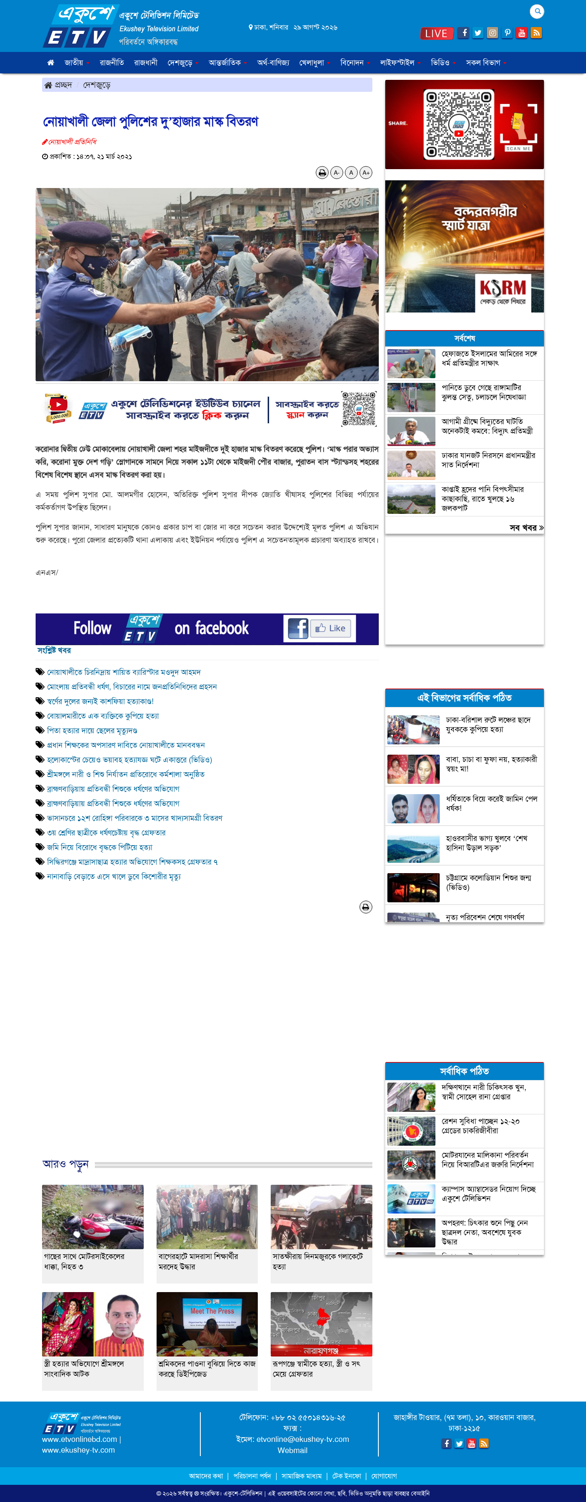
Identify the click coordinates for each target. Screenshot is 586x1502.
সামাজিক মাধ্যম (302, 1476)
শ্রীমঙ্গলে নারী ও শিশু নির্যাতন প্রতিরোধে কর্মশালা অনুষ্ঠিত (127, 774)
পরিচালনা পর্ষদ (252, 1476)
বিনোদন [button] (353, 63)
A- (337, 172)
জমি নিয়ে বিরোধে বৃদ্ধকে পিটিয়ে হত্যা (100, 847)
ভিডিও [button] (441, 63)
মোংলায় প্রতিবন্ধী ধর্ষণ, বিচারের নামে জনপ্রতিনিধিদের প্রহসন (132, 687)
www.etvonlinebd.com (79, 1439)
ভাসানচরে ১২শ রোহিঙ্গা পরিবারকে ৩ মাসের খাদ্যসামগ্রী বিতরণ (134, 818)
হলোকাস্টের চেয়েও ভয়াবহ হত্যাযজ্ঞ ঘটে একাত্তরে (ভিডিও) (129, 760)
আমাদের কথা (207, 1476)
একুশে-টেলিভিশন (243, 1493)
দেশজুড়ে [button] (181, 63)
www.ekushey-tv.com (78, 1450)
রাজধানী (145, 63)
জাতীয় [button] (75, 63)
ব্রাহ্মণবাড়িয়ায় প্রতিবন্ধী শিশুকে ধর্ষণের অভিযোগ (114, 789)
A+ (366, 172)
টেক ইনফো (347, 1476)
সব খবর (524, 527)
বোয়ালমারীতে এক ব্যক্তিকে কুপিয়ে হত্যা (107, 716)
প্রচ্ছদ (62, 84)
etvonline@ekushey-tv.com (303, 1439)
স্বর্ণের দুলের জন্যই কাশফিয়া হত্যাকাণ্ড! (100, 701)
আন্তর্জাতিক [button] (226, 63)
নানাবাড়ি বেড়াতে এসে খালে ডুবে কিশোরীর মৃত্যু (114, 876)
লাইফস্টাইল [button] (399, 63)
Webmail (293, 1450)
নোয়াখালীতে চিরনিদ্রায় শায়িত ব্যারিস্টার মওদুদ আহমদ (124, 672)
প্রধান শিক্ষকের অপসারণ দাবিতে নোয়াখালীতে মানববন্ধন (126, 745)
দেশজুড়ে (97, 84)
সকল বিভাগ (484, 63)
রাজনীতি (112, 63)
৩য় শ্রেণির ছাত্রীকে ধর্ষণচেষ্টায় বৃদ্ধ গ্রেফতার (106, 833)
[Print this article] (322, 172)
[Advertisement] (207, 1050)
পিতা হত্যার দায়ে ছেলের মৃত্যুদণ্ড (92, 730)
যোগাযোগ (384, 1476)
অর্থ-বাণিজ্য (273, 63)
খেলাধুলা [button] (312, 63)
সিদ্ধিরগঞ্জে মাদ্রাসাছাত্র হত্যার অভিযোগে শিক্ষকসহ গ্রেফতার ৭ (132, 862)
